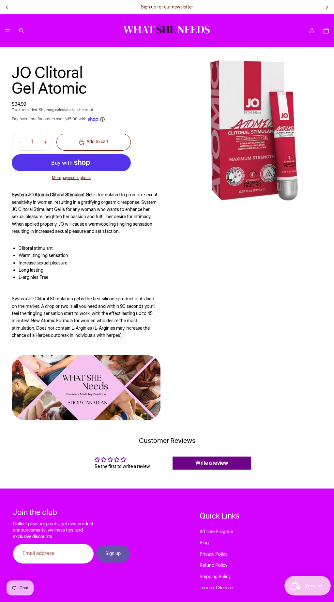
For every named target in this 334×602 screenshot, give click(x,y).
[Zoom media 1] (250, 130)
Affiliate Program (216, 532)
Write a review (211, 463)
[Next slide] (327, 7)
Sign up (113, 553)
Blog (204, 543)
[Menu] (7, 30)
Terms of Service (216, 588)
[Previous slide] (7, 7)
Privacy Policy (213, 554)
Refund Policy (213, 565)
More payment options (71, 178)
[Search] (21, 30)
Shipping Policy (215, 577)
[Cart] (326, 30)
